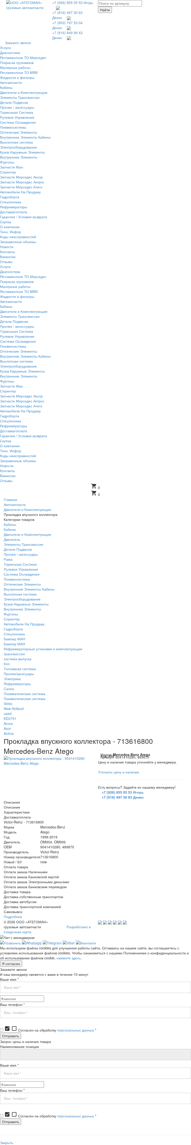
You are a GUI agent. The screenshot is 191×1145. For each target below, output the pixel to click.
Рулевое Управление (21, 569)
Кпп (7, 663)
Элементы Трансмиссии (23, 544)
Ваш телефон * (12, 1004)
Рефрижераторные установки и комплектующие (43, 648)
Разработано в (79, 926)
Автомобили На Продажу (24, 623)
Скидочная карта (17, 931)
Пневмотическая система (24, 698)
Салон (9, 688)
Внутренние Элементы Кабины (29, 589)
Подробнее (13, 916)
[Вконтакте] (86, 942)
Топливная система (20, 668)
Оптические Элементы (22, 584)
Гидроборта (13, 628)
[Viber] (69, 942)
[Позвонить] (10, 942)
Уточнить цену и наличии (118, 771)
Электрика (12, 678)
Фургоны (11, 613)
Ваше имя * (9, 979)
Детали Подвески (18, 549)
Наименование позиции (19, 1046)
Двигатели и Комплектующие (27, 534)
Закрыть (6, 1142)
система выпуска (17, 658)
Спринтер (12, 618)
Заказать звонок (18, 42)
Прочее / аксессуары (21, 554)
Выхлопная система (20, 594)
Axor (7, 728)
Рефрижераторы (17, 683)
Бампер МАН (14, 638)
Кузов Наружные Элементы (26, 603)
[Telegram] (52, 942)
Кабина (10, 529)
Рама (8, 559)
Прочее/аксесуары (19, 673)
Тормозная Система (20, 564)
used (7, 713)
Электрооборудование (22, 599)
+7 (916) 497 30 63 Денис (123, 797)
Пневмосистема (17, 579)
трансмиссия (14, 653)
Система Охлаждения (22, 574)
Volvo (8, 703)
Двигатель (12, 539)
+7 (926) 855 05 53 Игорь (72, 2)
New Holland (14, 708)
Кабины (10, 524)
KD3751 (10, 718)
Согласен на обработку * (50, 1030)
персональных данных (75, 1030)
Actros (9, 733)
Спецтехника (14, 633)
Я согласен (11, 963)
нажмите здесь (68, 957)
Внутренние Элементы (22, 608)
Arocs (8, 723)
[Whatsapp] (32, 942)
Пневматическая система (24, 693)
